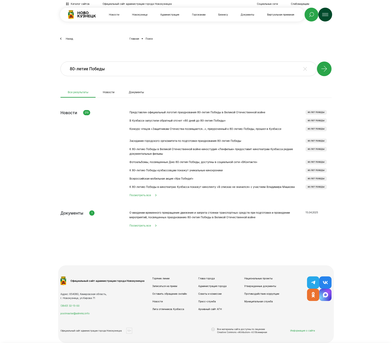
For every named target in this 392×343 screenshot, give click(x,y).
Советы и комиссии (210, 293)
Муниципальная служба (258, 301)
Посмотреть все (140, 195)
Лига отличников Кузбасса (168, 309)
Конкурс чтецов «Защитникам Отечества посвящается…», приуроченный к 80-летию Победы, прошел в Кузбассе (205, 128)
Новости (114, 14)
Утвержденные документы (260, 286)
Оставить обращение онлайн (169, 293)
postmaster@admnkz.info (75, 313)
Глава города (206, 278)
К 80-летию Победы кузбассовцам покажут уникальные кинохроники (176, 170)
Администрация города (212, 286)
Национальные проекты (258, 278)
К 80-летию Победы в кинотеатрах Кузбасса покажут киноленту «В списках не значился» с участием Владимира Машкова (212, 186)
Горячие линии (161, 278)
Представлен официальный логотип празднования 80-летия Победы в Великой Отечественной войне (197, 112)
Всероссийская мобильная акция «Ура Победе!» (161, 178)
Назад (69, 38)
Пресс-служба (207, 301)
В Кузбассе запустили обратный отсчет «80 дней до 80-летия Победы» (177, 120)
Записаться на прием (164, 286)
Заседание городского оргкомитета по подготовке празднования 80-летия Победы (185, 140)
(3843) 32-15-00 (69, 305)
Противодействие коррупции (261, 293)
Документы (136, 92)
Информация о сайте (302, 330)
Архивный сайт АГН (210, 309)
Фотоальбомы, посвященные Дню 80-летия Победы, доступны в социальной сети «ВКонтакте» (193, 162)
